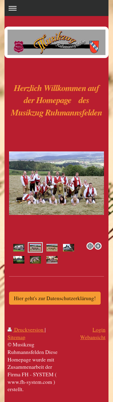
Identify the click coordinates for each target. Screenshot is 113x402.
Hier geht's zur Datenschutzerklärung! (55, 298)
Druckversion (29, 329)
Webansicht (92, 337)
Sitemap (16, 337)
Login (99, 329)
